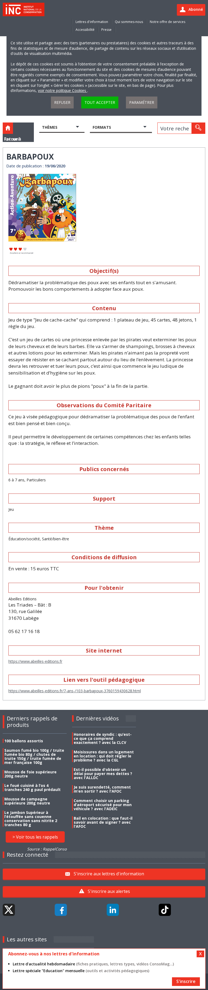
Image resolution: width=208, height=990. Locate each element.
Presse (106, 29)
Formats (102, 127)
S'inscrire (186, 981)
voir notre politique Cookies (62, 90)
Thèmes (49, 127)
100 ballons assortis (23, 740)
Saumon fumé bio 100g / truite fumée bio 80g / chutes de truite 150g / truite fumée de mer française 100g (34, 756)
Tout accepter (99, 102)
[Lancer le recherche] (198, 128)
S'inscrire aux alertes (109, 891)
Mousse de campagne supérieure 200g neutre (27, 801)
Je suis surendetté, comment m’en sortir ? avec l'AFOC (102, 789)
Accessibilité (85, 29)
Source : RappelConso (47, 849)
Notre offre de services (167, 21)
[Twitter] (9, 910)
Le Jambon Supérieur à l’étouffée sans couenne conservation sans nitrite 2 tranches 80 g (30, 818)
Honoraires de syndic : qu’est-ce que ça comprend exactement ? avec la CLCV (103, 738)
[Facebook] (61, 910)
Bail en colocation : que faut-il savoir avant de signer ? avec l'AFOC (103, 822)
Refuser (62, 102)
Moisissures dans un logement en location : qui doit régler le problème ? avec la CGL (104, 756)
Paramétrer (141, 102)
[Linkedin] (113, 910)
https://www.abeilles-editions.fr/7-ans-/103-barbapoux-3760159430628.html (74, 690)
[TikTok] (165, 910)
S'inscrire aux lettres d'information (109, 873)
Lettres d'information (92, 21)
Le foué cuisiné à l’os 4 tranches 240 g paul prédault (32, 787)
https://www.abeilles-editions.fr (35, 661)
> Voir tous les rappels (35, 837)
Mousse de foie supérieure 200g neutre (30, 774)
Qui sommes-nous (129, 21)
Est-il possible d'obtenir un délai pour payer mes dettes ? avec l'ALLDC (103, 773)
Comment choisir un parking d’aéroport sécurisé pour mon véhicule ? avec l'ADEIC (103, 804)
